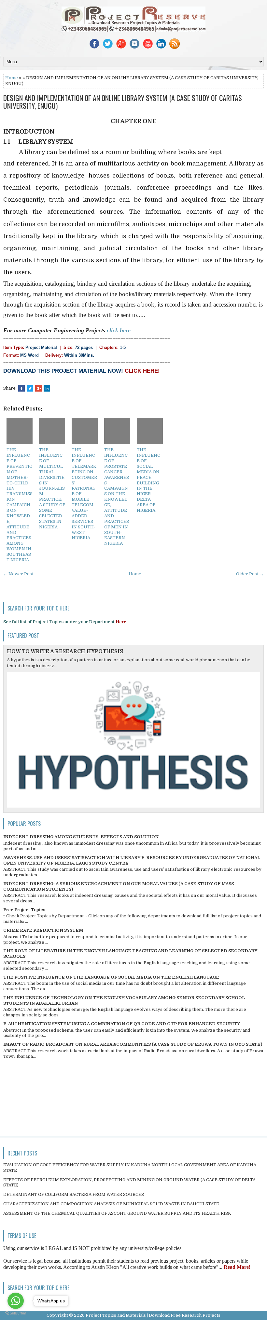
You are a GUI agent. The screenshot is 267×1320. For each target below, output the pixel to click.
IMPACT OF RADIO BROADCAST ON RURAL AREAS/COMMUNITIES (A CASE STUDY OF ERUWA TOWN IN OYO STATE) (132, 1044)
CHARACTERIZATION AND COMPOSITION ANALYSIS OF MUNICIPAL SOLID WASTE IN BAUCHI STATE (111, 1203)
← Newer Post (18, 573)
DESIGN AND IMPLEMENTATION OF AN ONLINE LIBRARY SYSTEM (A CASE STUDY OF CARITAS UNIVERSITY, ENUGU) (122, 101)
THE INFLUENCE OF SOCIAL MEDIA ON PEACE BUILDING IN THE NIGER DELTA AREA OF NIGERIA (148, 480)
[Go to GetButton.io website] (15, 1313)
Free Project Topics (24, 909)
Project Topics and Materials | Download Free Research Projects (153, 1315)
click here (119, 330)
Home (11, 77)
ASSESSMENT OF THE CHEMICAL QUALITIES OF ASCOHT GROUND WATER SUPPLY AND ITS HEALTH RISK (117, 1213)
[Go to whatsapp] (15, 1301)
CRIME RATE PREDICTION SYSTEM (43, 930)
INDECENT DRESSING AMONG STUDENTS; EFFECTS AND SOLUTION (81, 836)
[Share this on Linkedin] (47, 388)
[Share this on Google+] (38, 388)
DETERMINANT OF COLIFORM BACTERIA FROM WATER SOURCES (73, 1194)
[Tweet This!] (30, 388)
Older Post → (250, 573)
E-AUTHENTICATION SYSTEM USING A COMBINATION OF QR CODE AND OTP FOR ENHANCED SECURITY (121, 1023)
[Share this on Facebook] (21, 388)
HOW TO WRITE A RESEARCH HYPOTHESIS (65, 651)
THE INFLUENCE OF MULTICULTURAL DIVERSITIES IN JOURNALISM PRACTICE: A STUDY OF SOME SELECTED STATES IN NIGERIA (52, 488)
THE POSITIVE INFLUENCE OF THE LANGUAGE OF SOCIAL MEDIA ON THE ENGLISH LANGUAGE (111, 977)
